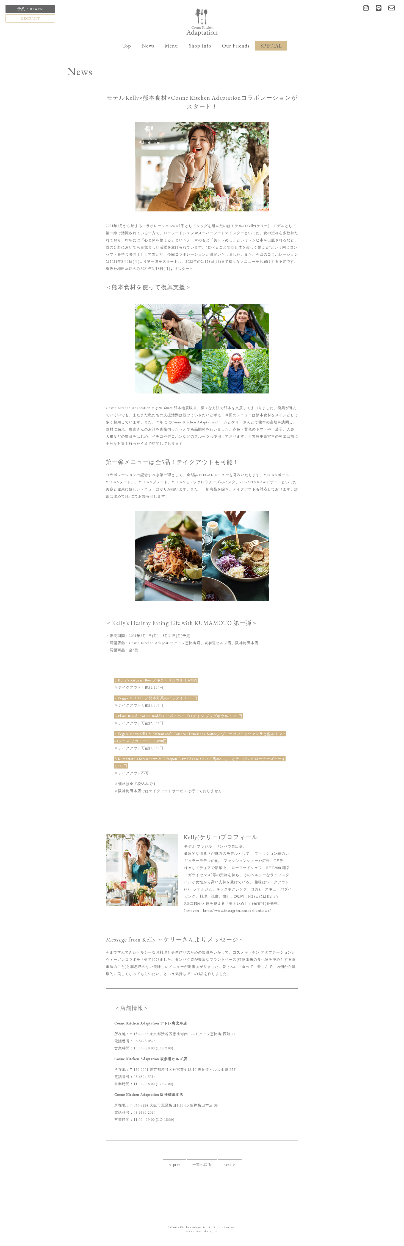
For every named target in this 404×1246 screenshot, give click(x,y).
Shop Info (200, 46)
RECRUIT (30, 18)
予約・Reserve (30, 8)
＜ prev (174, 1164)
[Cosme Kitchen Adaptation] (202, 21)
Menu (171, 46)
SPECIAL (271, 46)
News (148, 46)
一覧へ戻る (202, 1164)
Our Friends (236, 46)
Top (126, 46)
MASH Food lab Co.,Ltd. (202, 1231)
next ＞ (230, 1164)
